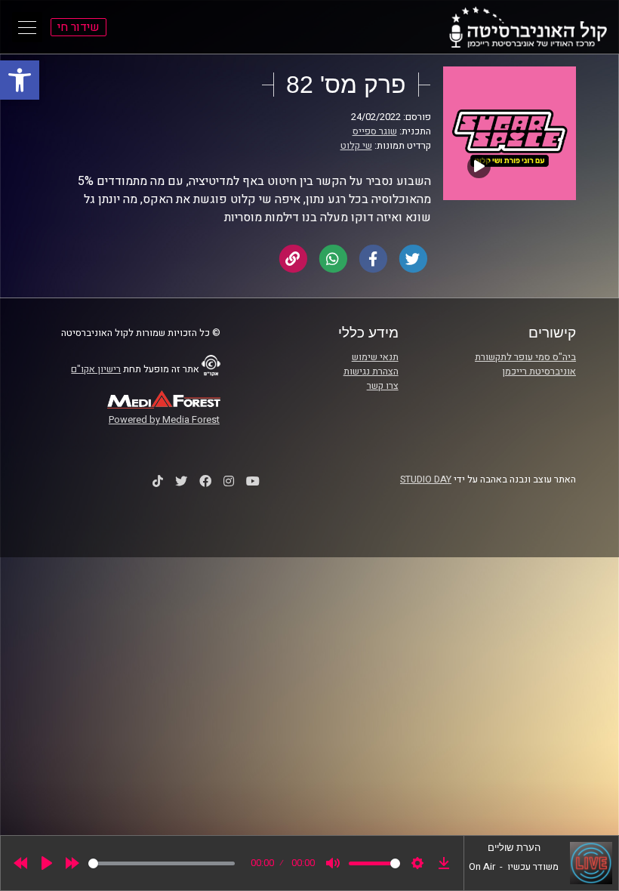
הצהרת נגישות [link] (371, 371)
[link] (19, 80)
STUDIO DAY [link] (425, 479)
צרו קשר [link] (383, 386)
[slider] (161, 863)
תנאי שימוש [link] (375, 357)
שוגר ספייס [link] (375, 131)
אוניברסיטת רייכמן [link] (539, 371)
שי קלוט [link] (356, 146)
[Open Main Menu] (27, 27)
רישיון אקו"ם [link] (96, 369)
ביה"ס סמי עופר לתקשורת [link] (525, 357)
